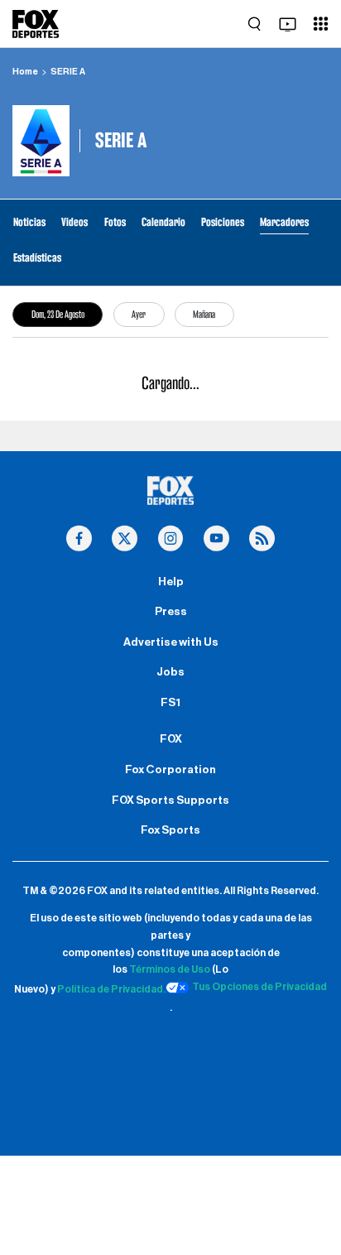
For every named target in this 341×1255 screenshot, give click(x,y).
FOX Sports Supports (170, 800)
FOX (171, 739)
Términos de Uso (169, 969)
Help (171, 582)
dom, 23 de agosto (57, 314)
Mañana (204, 314)
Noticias (29, 222)
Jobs (170, 672)
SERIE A (67, 71)
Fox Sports (170, 830)
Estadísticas (37, 258)
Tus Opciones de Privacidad (259, 987)
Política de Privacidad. (111, 990)
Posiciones (222, 222)
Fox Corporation (170, 770)
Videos (74, 222)
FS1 (170, 703)
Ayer (139, 314)
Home (25, 71)
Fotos (115, 222)
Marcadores (284, 222)
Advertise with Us (171, 642)
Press (171, 612)
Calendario (163, 222)
